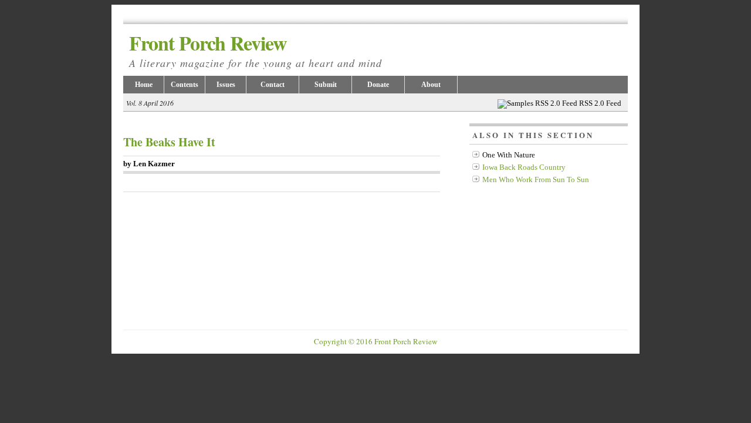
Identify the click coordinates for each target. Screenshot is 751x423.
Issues (225, 84)
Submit (325, 84)
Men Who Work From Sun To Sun (535, 179)
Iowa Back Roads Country (524, 167)
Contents (184, 84)
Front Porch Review (255, 49)
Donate (378, 84)
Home (144, 84)
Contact (273, 84)
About (431, 84)
